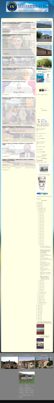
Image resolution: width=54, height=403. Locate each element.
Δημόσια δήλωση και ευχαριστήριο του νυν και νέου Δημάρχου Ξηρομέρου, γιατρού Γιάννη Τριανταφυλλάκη (18, 126)
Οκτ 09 (41, 244)
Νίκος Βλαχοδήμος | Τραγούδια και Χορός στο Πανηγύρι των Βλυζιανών (18, 57)
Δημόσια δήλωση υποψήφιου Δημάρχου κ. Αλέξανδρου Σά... (45, 274)
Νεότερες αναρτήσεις (6, 167)
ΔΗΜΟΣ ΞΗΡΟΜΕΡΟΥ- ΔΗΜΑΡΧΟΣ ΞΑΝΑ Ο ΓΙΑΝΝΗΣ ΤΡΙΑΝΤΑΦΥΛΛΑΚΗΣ (17, 160)
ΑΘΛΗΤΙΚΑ (21, 387)
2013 (39, 318)
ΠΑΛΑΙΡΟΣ (31, 390)
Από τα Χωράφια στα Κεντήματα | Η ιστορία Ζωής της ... (46, 259)
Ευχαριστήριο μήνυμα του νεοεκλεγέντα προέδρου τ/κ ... (46, 247)
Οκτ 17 (41, 233)
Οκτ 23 (41, 224)
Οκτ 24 (41, 222)
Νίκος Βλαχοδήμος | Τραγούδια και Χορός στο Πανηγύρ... (45, 255)
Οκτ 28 (41, 216)
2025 (39, 203)
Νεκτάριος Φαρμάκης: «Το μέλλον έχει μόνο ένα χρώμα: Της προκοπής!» (18, 98)
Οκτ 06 (41, 283)
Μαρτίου (41, 300)
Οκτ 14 (41, 237)
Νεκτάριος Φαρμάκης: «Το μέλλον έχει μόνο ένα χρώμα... (45, 266)
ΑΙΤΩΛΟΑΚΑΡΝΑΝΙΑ (27, 387)
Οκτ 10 (41, 243)
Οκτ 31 (41, 212)
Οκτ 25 (41, 221)
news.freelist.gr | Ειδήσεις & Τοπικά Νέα (44, 196)
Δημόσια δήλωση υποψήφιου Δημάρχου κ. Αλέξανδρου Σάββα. (17, 144)
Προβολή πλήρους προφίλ (42, 162)
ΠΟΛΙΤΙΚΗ (31, 392)
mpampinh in (40, 160)
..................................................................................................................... (12, 402)
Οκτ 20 (41, 228)
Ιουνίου (40, 296)
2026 (39, 202)
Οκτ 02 (41, 289)
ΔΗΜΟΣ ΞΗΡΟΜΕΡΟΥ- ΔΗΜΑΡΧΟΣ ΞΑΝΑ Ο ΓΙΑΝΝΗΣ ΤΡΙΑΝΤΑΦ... (45, 278)
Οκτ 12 (41, 240)
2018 (39, 311)
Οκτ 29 (41, 215)
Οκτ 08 (41, 280)
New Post (38, 94)
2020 (39, 308)
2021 (39, 306)
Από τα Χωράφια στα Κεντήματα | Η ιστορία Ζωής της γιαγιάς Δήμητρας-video (17, 68)
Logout (46, 94)
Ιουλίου (40, 295)
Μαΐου (40, 298)
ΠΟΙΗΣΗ (27, 392)
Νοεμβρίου (41, 209)
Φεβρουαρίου (41, 302)
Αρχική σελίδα (18, 167)
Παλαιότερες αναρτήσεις (31, 167)
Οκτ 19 (41, 230)
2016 (39, 314)
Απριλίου (41, 299)
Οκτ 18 (41, 231)
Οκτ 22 (41, 225)
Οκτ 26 (41, 219)
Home (3, 19)
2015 (39, 315)
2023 (39, 206)
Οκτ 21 (41, 227)
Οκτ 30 (41, 214)
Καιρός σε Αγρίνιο (40, 143)
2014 (39, 317)
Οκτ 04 (41, 286)
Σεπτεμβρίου (41, 292)
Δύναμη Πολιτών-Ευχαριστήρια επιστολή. (14, 81)
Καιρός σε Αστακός (40, 129)
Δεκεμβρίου (41, 208)
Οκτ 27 (41, 218)
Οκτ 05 (41, 284)
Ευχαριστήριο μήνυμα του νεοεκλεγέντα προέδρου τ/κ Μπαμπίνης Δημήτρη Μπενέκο (17, 23)
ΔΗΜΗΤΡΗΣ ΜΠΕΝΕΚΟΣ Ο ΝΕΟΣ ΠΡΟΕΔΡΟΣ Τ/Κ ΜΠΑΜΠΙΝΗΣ (16, 35)
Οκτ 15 (41, 236)
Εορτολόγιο (41, 108)
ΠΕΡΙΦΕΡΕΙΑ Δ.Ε (22, 392)
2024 (39, 205)
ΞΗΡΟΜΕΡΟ (26, 390)
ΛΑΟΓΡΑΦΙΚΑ (21, 390)
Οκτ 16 (41, 234)
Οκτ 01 (41, 290)
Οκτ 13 (41, 238)
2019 (39, 309)
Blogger (42, 94)
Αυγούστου (41, 293)
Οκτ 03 (41, 287)
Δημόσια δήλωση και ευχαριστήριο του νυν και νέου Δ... (45, 270)
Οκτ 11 (41, 241)
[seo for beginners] (5, 169)
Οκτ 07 (41, 281)
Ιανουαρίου (41, 303)
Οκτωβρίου (41, 211)
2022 (39, 305)
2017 (39, 312)
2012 (39, 319)
